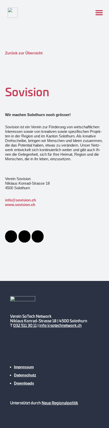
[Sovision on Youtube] (24, 236)
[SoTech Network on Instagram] (45, 349)
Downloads (24, 383)
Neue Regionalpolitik (60, 402)
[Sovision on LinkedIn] (38, 236)
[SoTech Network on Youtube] (16, 349)
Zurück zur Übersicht (24, 53)
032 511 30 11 (25, 325)
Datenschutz (25, 375)
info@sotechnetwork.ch (60, 325)
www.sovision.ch (20, 204)
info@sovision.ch (20, 200)
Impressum (24, 367)
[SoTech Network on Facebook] (30, 349)
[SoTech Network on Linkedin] (59, 349)
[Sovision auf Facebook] (11, 236)
